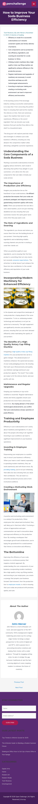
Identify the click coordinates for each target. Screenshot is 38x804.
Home (4, 772)
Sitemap (23, 799)
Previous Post (19, 682)
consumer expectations (20, 260)
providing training (9, 470)
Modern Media (7, 778)
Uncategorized (7, 784)
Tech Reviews (8, 33)
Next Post (19, 687)
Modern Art (6, 775)
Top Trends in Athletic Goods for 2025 (15, 738)
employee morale (14, 584)
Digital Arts (6, 769)
